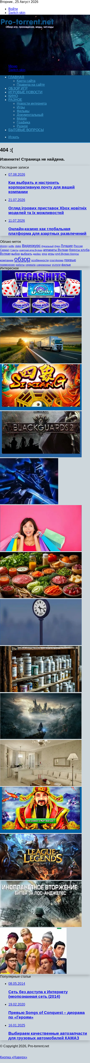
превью (70, 260)
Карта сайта (26, 81)
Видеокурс (31, 246)
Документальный (30, 115)
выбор (15, 253)
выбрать (26, 253)
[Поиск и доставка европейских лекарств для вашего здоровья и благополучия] (41, 691)
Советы (14, 250)
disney (4, 246)
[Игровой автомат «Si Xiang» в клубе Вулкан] (41, 409)
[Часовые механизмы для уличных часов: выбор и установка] (41, 644)
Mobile (22, 118)
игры (51, 253)
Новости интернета (32, 103)
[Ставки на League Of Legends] (41, 879)
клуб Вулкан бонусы (67, 253)
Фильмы (23, 111)
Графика (23, 122)
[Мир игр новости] (27, 59)
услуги (56, 264)
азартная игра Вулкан (30, 250)
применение (7, 264)
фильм (66, 264)
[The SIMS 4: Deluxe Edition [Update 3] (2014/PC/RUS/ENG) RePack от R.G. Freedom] (33, 973)
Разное (15, 99)
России (78, 246)
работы (20, 264)
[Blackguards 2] (41, 456)
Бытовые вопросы (26, 130)
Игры (21, 107)
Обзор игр (18, 88)
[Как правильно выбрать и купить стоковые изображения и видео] (41, 550)
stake (18, 246)
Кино (13, 96)
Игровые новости (25, 92)
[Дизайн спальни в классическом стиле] (41, 785)
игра (44, 253)
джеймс (37, 254)
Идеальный (47, 246)
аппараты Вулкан (55, 250)
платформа (56, 260)
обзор (22, 259)
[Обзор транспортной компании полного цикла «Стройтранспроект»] (41, 362)
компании (6, 260)
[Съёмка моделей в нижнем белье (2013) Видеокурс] (41, 597)
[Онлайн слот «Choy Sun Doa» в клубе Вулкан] (41, 832)
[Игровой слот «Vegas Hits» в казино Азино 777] (41, 315)
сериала (31, 264)
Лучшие (67, 246)
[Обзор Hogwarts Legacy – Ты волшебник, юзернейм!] (41, 738)
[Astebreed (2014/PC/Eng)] (29, 503)
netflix (11, 246)
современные (43, 265)
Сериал (4, 250)
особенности (40, 260)
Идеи (57, 246)
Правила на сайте (31, 84)
